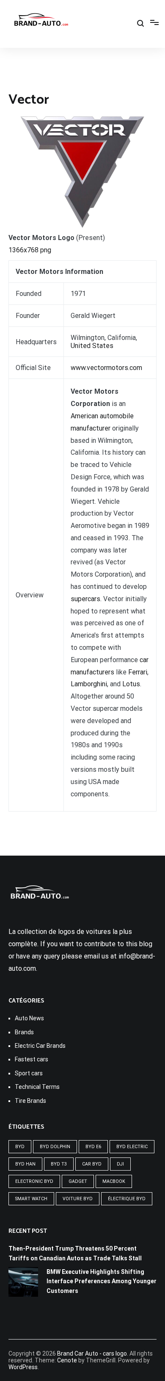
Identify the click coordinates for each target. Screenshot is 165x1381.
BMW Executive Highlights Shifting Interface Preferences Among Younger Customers (102, 1281)
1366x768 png (29, 250)
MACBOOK (113, 1181)
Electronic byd (34, 1181)
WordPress (23, 1367)
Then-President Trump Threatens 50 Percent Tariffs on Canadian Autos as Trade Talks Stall (75, 1253)
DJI (120, 1164)
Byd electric (132, 1146)
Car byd (92, 1164)
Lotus (131, 684)
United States (92, 346)
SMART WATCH (31, 1198)
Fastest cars (31, 1059)
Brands (24, 1032)
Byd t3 (59, 1164)
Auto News (29, 1018)
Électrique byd (127, 1198)
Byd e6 (93, 1146)
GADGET (78, 1181)
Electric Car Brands (40, 1045)
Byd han (25, 1164)
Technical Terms (37, 1086)
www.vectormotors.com (106, 368)
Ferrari (137, 672)
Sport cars (29, 1073)
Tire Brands (30, 1100)
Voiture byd (78, 1198)
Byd (20, 1146)
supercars (85, 599)
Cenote (67, 1360)
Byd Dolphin (55, 1146)
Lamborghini (89, 684)
